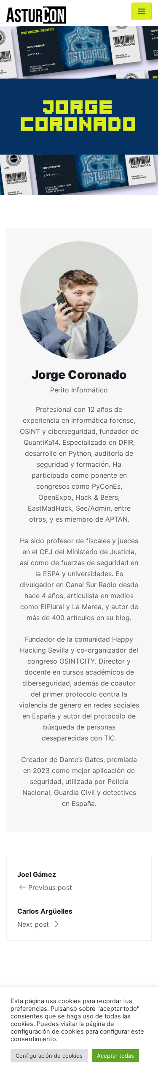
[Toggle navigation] (141, 11)
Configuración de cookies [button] (49, 1055)
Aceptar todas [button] (115, 1055)
